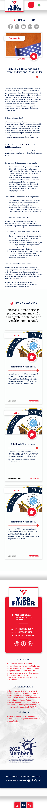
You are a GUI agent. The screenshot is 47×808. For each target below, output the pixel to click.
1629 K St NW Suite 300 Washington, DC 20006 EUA (23, 617)
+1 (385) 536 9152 (23, 632)
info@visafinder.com (24, 635)
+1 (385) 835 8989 (24, 629)
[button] (31, 5)
